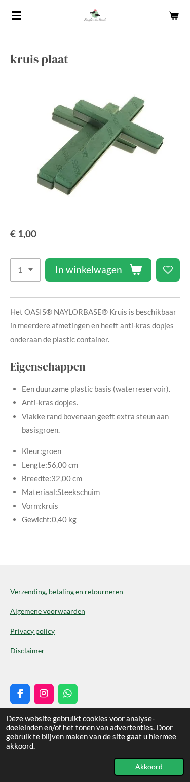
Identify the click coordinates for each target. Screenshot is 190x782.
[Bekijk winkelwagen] (174, 15)
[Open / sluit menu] (16, 15)
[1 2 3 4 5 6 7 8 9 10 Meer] (25, 270)
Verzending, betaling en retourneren (66, 591)
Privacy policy (32, 631)
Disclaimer (27, 650)
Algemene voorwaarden (47, 611)
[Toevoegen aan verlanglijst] (168, 270)
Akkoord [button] (149, 767)
